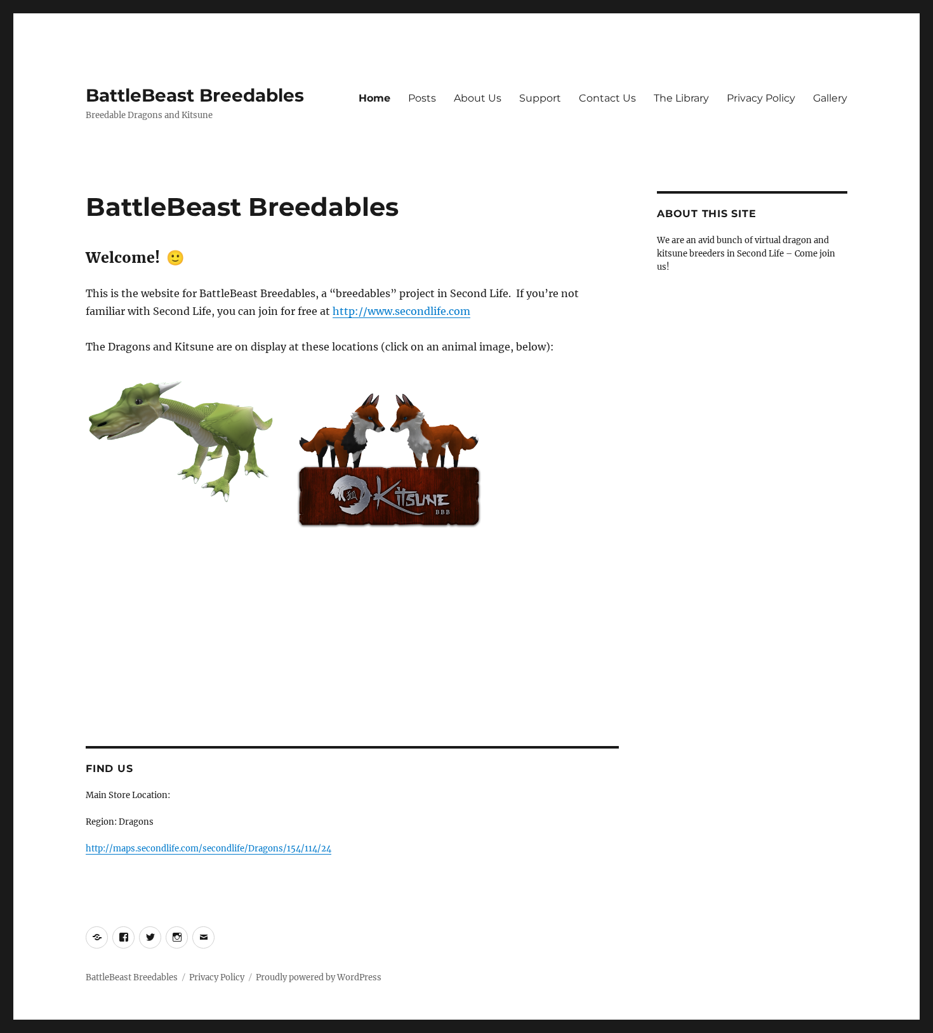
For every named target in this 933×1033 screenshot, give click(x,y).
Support (540, 98)
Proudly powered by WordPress (318, 977)
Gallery (830, 98)
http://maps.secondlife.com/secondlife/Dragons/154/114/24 (208, 848)
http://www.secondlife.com (401, 311)
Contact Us (607, 98)
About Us (477, 98)
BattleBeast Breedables (195, 95)
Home (374, 98)
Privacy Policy (761, 98)
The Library (681, 98)
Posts (422, 98)
